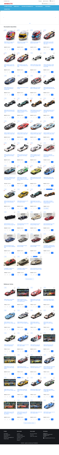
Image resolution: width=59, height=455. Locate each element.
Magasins (18, 440)
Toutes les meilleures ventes (29, 423)
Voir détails (46, 208)
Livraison (18, 433)
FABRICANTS (6, 436)
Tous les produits (29, 279)
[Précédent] (3, 17)
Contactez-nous (6, 1)
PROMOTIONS (6, 438)
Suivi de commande (33, 433)
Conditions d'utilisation (21, 436)
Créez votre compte (33, 436)
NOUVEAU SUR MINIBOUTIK (9, 437)
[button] (46, 1)
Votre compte (32, 431)
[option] (29, 17)
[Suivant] (55, 17)
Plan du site (19, 438)
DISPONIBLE (6, 433)
